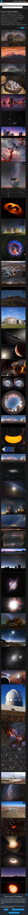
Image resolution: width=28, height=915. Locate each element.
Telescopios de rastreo (21, 24)
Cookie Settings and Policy (14, 912)
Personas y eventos (5, 21)
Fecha (26, 27)
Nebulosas (15, 19)
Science (15, 1)
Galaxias (12, 17)
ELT (8, 15)
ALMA (14, 14)
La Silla (10, 19)
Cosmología (3, 15)
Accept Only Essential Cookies (18, 909)
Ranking (22, 27)
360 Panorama (9, 14)
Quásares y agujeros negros (7, 22)
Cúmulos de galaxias (19, 17)
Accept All (6, 909)
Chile (20, 14)
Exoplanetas (20, 15)
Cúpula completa (5, 17)
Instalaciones (14, 21)
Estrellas (13, 24)
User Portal (20, 1)
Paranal (20, 19)
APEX (17, 14)
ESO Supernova (13, 15)
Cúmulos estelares (5, 24)
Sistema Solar (18, 22)
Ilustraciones (4, 19)
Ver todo (3, 14)
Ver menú (4, 4)
